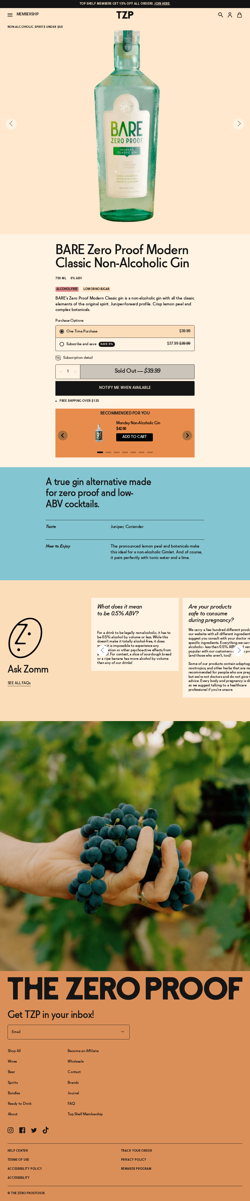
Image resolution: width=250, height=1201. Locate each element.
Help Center (18, 1150)
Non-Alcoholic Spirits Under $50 (35, 27)
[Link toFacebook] (22, 1130)
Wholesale (75, 1061)
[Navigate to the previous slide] (11, 124)
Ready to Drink (20, 1104)
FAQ (71, 1104)
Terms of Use (18, 1160)
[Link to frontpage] (125, 988)
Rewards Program (136, 1169)
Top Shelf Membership (85, 1114)
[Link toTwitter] (34, 1130)
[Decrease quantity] (60, 372)
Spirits (13, 1083)
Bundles (14, 1093)
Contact (74, 1072)
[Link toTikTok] (46, 1130)
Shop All (14, 1051)
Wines (12, 1061)
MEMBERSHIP (28, 14)
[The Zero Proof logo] (125, 15)
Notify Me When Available (125, 388)
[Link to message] (125, 4)
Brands (73, 1083)
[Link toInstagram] (10, 1130)
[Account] (230, 15)
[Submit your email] (122, 1032)
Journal (73, 1093)
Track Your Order (136, 1150)
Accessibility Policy (25, 1169)
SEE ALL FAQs (19, 683)
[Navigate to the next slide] (238, 124)
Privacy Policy (133, 1160)
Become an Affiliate (83, 1051)
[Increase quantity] (75, 372)
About (13, 1114)
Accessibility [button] (19, 1178)
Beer (11, 1072)
